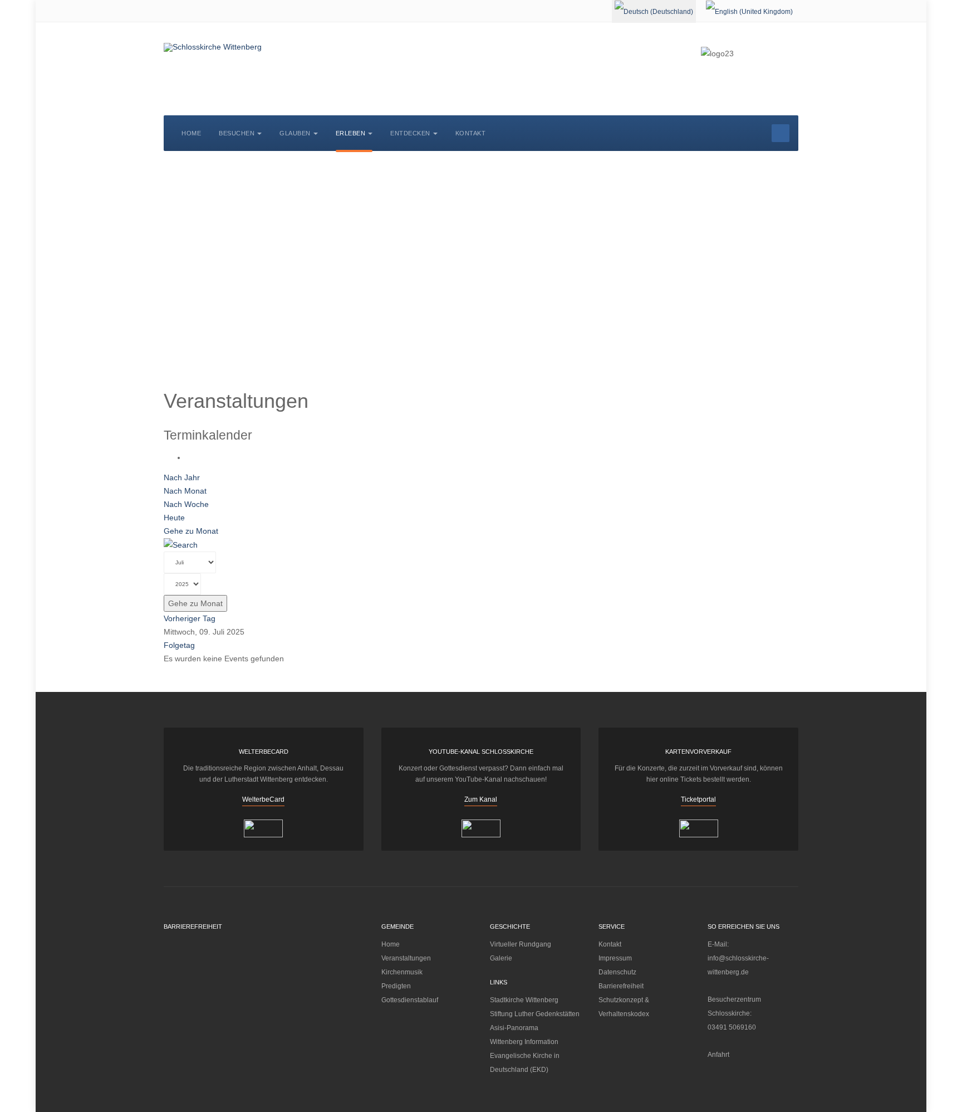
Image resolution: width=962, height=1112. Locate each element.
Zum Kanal (480, 799)
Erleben (351, 133)
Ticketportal (698, 799)
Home (191, 133)
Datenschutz (617, 972)
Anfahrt (718, 1055)
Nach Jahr (182, 477)
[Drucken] (189, 457)
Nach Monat (185, 490)
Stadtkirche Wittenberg (524, 1000)
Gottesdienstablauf (409, 1000)
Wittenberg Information (524, 1042)
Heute (174, 517)
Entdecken (410, 133)
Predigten (396, 986)
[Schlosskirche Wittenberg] (213, 47)
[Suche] (181, 544)
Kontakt (470, 133)
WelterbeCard (263, 799)
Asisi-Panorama (514, 1028)
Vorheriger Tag (189, 618)
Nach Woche (186, 504)
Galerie (501, 958)
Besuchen (236, 133)
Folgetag (179, 645)
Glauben (295, 133)
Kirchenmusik (402, 972)
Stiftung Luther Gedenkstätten (535, 1014)
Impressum (615, 958)
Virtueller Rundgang (520, 944)
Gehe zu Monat (191, 530)
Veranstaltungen (406, 958)
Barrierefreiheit (621, 986)
